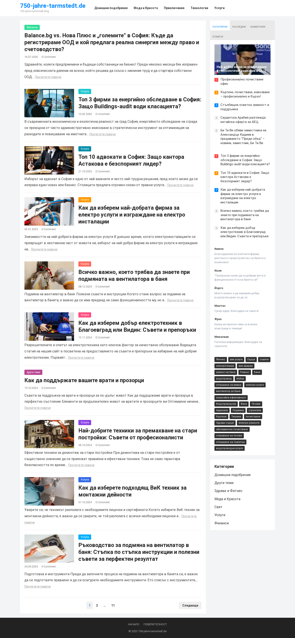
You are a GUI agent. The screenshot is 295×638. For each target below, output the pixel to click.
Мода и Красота (227, 499)
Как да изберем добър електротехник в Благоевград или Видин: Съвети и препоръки (244, 232)
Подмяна (238, 410)
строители (255, 410)
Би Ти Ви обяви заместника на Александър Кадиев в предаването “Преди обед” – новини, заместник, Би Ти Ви (243, 136)
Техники (236, 416)
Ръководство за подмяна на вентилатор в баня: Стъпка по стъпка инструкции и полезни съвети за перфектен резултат (138, 552)
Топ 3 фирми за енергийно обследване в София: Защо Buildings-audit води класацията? (245, 160)
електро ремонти (249, 422)
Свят (218, 507)
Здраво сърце (225, 422)
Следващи (190, 605)
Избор (240, 378)
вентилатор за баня (228, 391)
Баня (257, 372)
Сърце (251, 359)
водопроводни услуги (229, 448)
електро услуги (255, 384)
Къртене (221, 416)
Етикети (218, 36)
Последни (239, 26)
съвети (264, 359)
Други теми (33, 372)
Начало (133, 624)
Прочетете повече (48, 77)
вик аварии (246, 366)
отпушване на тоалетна (230, 442)
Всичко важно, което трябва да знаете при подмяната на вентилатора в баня (244, 215)
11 (113, 605)
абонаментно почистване (232, 429)
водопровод (224, 378)
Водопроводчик (226, 403)
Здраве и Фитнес (228, 491)
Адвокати (222, 410)
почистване (253, 416)
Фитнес (220, 359)
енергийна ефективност (231, 397)
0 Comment (48, 56)
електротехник (225, 366)
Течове (256, 403)
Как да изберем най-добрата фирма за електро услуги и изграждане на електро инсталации (131, 214)
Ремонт (244, 372)
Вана (244, 403)
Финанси (32, 27)
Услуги (85, 91)
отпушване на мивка (228, 384)
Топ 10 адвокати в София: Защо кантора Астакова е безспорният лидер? (244, 177)
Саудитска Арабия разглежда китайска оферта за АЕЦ (243, 120)
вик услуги (236, 359)
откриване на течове (229, 435)
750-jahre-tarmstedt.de (53, 6)
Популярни (220, 26)
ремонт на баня (225, 372)
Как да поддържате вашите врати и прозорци (84, 380)
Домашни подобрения (232, 475)
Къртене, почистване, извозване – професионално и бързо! (245, 94)
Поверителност (155, 624)
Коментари (258, 26)
